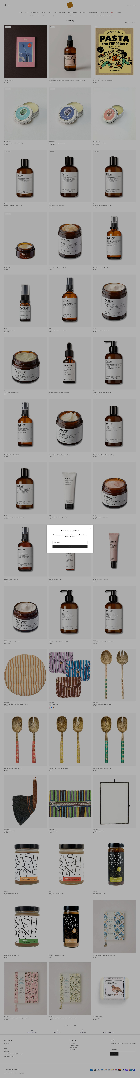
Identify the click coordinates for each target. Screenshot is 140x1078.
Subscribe (70, 546)
